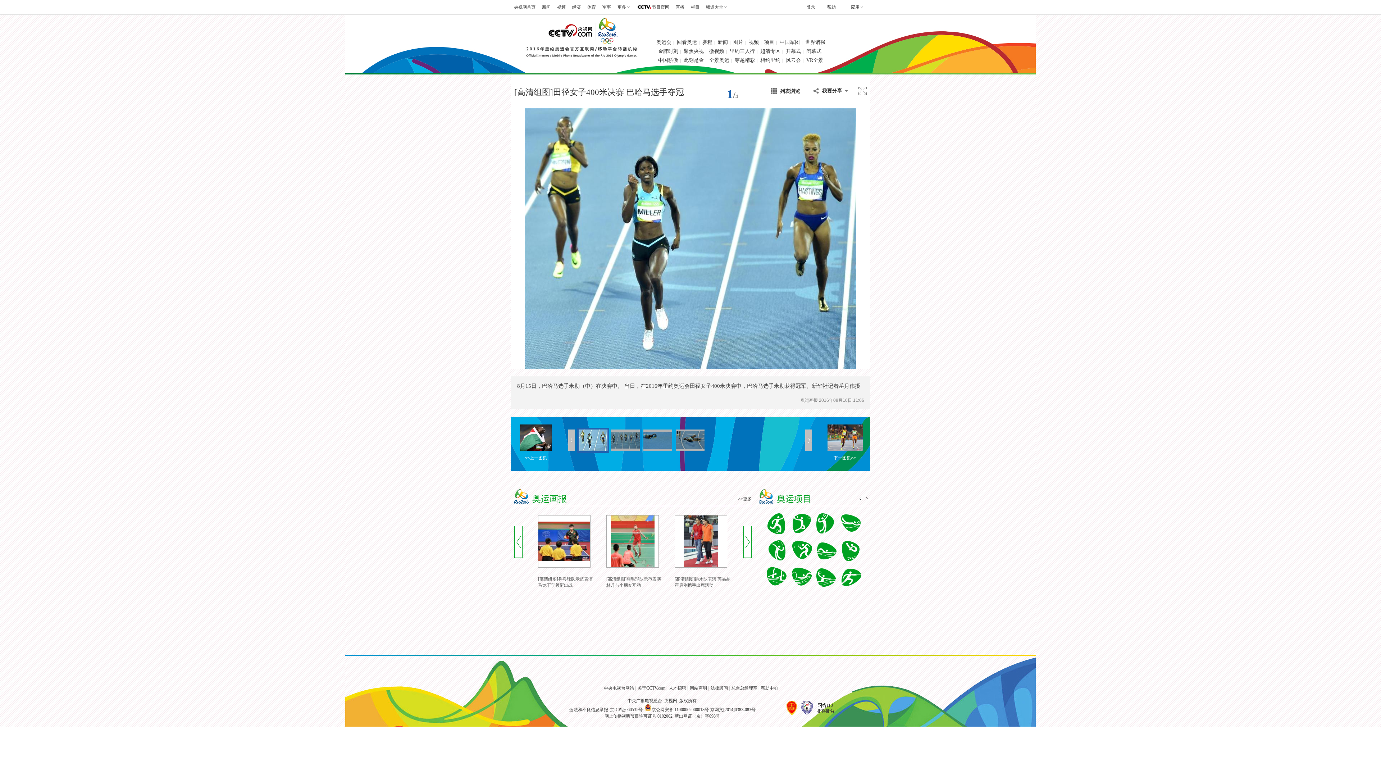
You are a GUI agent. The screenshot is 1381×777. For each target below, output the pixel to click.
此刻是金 (694, 60)
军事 (606, 7)
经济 (576, 7)
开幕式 (793, 51)
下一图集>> (845, 457)
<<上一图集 (536, 457)
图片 (738, 42)
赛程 (707, 42)
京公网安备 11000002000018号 (680, 709)
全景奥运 (719, 60)
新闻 (546, 7)
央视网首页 (524, 7)
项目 (769, 42)
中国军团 (790, 42)
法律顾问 (719, 688)
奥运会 (663, 42)
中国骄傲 (668, 60)
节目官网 (660, 7)
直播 (680, 7)
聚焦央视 (694, 51)
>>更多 (745, 498)
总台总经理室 (744, 688)
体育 (591, 7)
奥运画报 (810, 400)
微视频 (716, 51)
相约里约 (770, 60)
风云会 (793, 60)
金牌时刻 (668, 51)
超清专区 (770, 51)
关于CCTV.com (651, 688)
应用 (855, 7)
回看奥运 (687, 42)
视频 (561, 7)
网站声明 (698, 688)
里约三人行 (742, 51)
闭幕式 (813, 51)
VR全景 (814, 60)
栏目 (695, 7)
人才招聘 (677, 688)
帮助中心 (769, 688)
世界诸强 (815, 42)
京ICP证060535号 (626, 709)
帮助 (831, 7)
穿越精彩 (745, 60)
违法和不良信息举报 (588, 709)
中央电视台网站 (619, 688)
